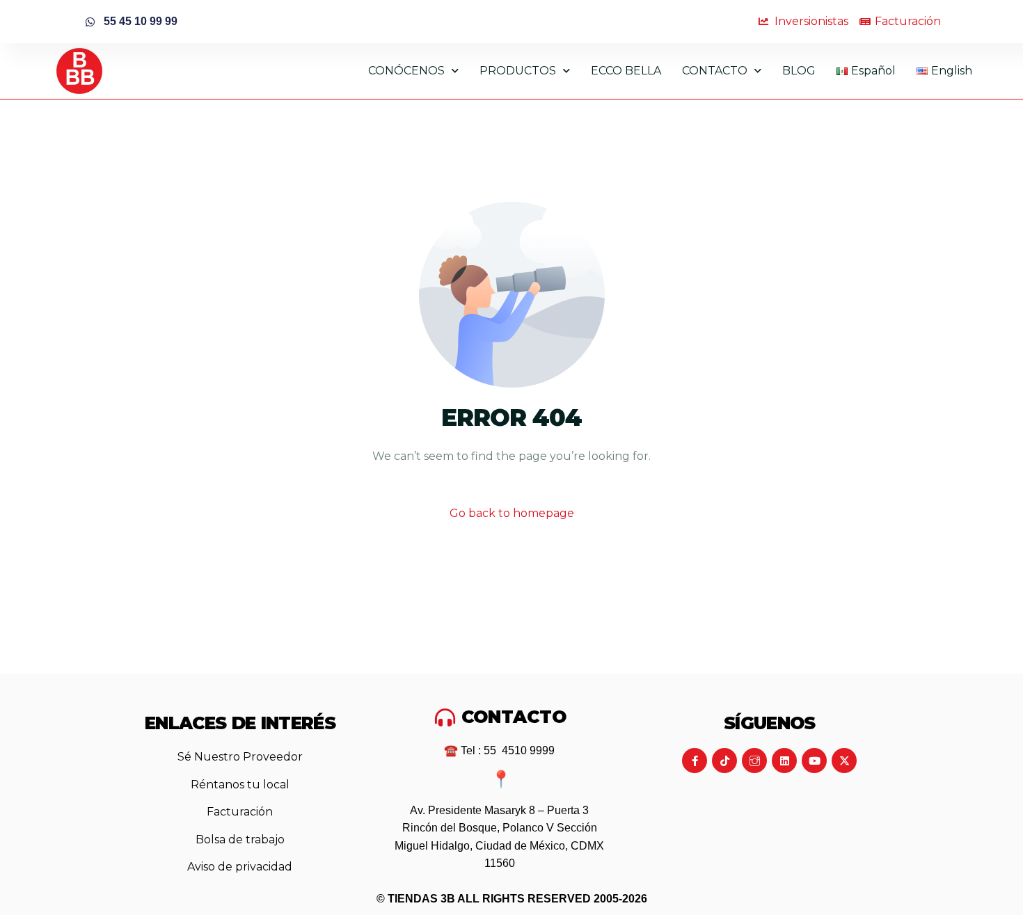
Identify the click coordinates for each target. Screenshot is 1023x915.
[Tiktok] (724, 760)
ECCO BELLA (626, 70)
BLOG (799, 70)
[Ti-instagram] (754, 760)
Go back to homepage (512, 513)
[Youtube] (814, 760)
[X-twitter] (844, 760)
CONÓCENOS (406, 70)
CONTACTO (714, 70)
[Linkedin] (784, 760)
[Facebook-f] (694, 760)
